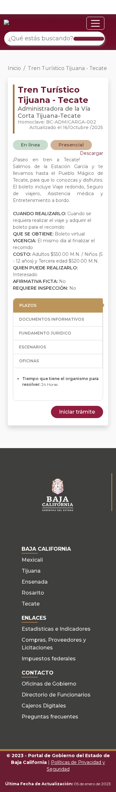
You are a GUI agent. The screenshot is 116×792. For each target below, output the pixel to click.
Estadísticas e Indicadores (56, 629)
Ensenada (35, 582)
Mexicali (32, 560)
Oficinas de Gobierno (49, 684)
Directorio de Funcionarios (56, 695)
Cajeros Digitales (44, 706)
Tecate (31, 604)
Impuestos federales (49, 659)
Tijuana (31, 571)
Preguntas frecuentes (50, 717)
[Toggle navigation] (95, 23)
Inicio (14, 68)
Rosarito (33, 593)
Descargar (91, 153)
